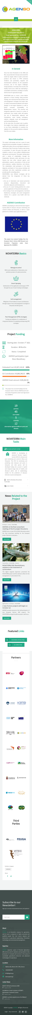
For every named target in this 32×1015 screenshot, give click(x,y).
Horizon (8, 869)
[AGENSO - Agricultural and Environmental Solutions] (16, 9)
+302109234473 (9, 970)
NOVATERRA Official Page (18, 640)
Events (9, 524)
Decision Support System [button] (13, 449)
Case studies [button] (10, 486)
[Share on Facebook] (6, 876)
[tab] (16, 449)
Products (17, 563)
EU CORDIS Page (18, 645)
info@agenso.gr (9, 973)
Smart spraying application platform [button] (13, 481)
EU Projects (4, 524)
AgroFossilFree (5, 603)
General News (5, 563)
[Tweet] (10, 876)
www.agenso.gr (9, 976)
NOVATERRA (14, 524)
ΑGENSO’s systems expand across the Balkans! (14, 997)
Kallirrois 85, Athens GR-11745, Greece (15, 967)
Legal (6, 1011)
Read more (7, 539)
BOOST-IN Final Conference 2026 (10, 986)
